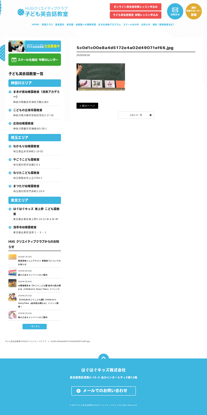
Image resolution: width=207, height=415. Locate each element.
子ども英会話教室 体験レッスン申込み (135, 15)
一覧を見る (34, 326)
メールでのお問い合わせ (105, 390)
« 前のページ (87, 105)
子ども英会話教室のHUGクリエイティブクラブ (26, 341)
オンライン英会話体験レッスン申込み (136, 7)
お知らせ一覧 (136, 115)
